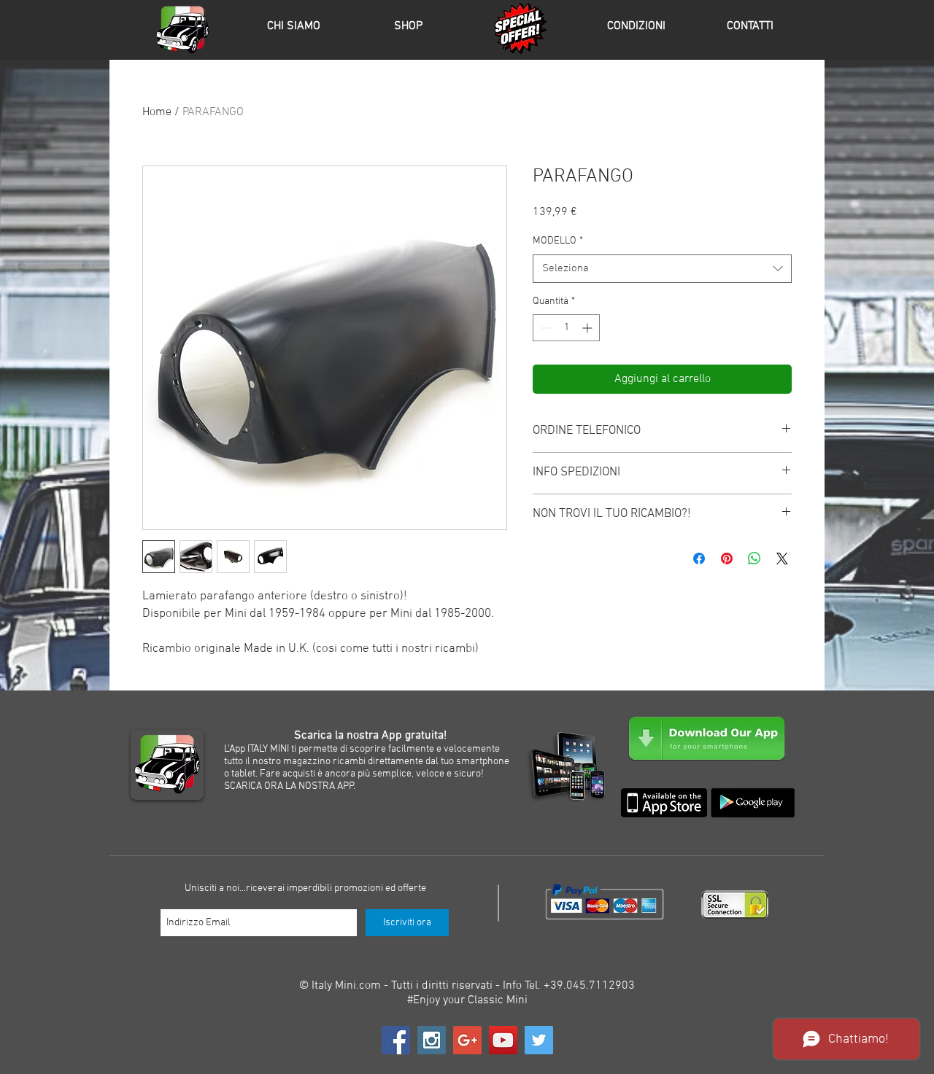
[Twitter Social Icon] (539, 1040)
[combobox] (662, 268)
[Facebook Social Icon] (396, 1040)
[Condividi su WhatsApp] (754, 558)
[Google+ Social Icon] (467, 1040)
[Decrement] (544, 328)
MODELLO (558, 241)
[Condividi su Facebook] (699, 558)
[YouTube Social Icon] (503, 1040)
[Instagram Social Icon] (431, 1040)
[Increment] (588, 328)
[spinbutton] (566, 328)
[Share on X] (782, 558)
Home (156, 112)
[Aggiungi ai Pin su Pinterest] (727, 558)
